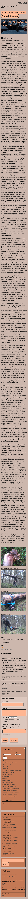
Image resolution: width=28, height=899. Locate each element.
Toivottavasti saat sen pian (9, 830)
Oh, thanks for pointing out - (10, 833)
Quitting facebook (7, 774)
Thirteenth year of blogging (10, 762)
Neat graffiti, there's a (8, 853)
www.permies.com (12, 660)
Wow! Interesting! (7, 817)
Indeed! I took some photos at (10, 837)
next (11, 800)
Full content (5, 884)
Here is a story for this (8, 850)
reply (3, 679)
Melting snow (6, 760)
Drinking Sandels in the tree (10, 794)
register (25, 3)
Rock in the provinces (8, 772)
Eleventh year (6, 798)
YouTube (4, 895)
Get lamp (5, 778)
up (2, 648)
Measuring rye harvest (8, 782)
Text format (5, 717)
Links (4, 808)
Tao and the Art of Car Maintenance (12, 770)
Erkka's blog (14, 16)
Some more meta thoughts (9, 796)
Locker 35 (5, 766)
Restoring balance (7, 780)
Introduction (6, 806)
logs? (16, 43)
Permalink (4, 676)
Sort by (16, 752)
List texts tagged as (8, 752)
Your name (5, 701)
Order (4, 756)
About (4, 12)
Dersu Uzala (6, 768)
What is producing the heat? (10, 827)
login (19, 3)
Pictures (5, 16)
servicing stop (5, 688)
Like (2, 646)
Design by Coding (7, 764)
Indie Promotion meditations (10, 790)
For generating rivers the (9, 821)
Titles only (4, 883)
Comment (5, 708)
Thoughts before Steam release (11, 788)
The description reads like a (10, 840)
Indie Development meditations (11, 792)
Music (17, 12)
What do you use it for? (9, 846)
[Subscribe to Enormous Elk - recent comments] (24, 813)
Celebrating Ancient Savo (9, 786)
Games (10, 12)
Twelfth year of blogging (9, 784)
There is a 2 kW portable (9, 824)
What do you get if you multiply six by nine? (13, 727)
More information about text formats (11, 719)
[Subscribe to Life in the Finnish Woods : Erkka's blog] (24, 748)
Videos (23, 12)
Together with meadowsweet (10, 843)
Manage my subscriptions (8, 876)
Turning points (6, 776)
